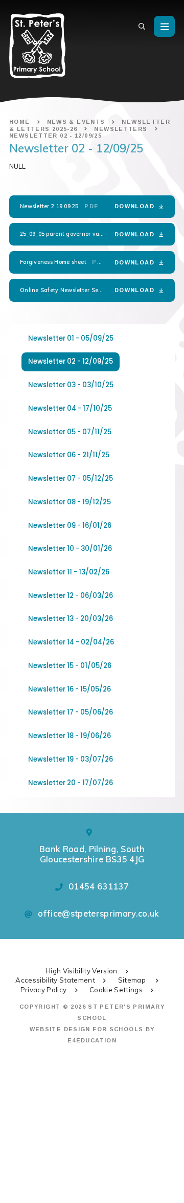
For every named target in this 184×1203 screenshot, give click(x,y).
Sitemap (133, 980)
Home (19, 122)
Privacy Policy (43, 990)
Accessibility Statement (55, 980)
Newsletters (120, 129)
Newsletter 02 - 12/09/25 (55, 135)
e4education (92, 1040)
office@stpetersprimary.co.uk (98, 913)
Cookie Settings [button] (116, 990)
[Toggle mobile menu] (164, 26)
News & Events (76, 122)
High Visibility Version (81, 971)
